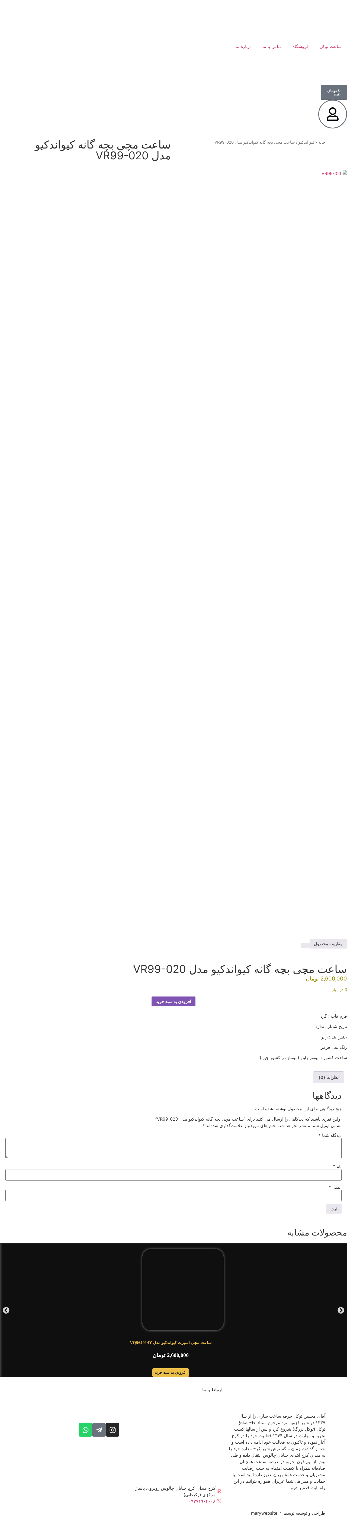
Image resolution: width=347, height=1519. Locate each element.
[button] (6, 1310)
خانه (321, 142)
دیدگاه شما (330, 1135)
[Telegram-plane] (99, 1430)
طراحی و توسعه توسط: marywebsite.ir (288, 1513)
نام (337, 1166)
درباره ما (244, 46)
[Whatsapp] (85, 1430)
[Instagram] (112, 1430)
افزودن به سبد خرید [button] (171, 1372)
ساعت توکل (331, 46)
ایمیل (335, 1187)
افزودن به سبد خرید (173, 1001)
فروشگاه (301, 46)
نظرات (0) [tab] (329, 1077)
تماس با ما (272, 46)
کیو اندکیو (306, 142)
